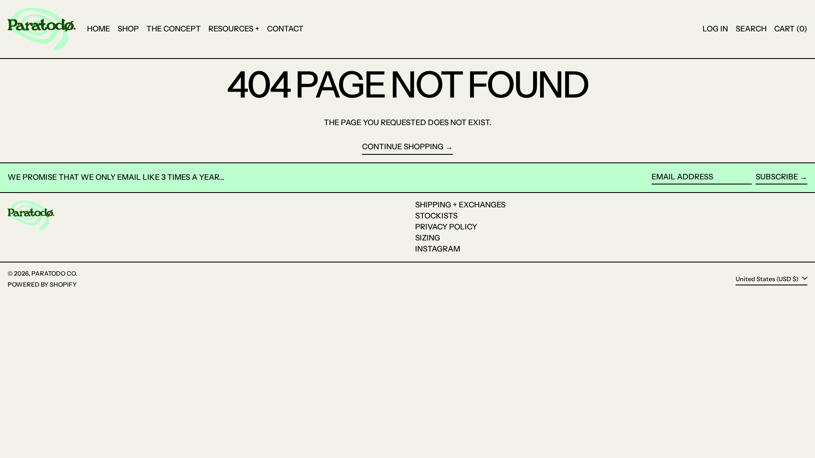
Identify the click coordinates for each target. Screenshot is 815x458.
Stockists (436, 216)
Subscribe (777, 177)
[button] (751, 29)
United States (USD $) (768, 278)
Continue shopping (403, 146)
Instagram (437, 249)
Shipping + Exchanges (460, 204)
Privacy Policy (446, 227)
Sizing (427, 238)
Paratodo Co (53, 273)
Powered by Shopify (42, 284)
